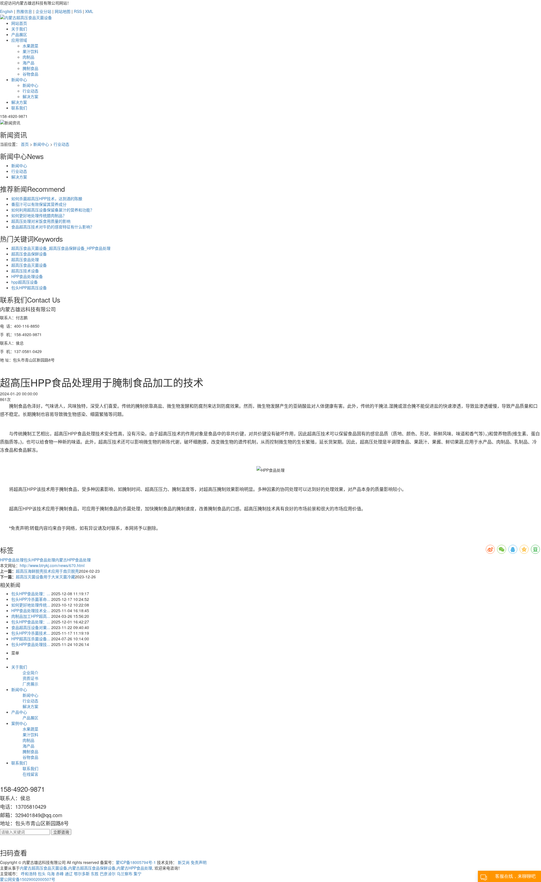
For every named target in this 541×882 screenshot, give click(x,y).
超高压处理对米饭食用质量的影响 (40, 221)
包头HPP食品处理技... (30, 644)
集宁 (137, 873)
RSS (78, 11)
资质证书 (30, 678)
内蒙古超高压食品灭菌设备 (43, 868)
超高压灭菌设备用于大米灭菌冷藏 (45, 576)
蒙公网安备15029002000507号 (27, 879)
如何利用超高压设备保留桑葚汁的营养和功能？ (52, 210)
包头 (42, 873)
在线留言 (30, 774)
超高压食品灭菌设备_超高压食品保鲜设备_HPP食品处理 (60, 248)
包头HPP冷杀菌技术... (30, 633)
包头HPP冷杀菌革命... (30, 599)
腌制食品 (30, 68)
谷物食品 (30, 74)
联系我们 (19, 108)
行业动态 (30, 91)
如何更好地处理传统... (30, 605)
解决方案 (30, 96)
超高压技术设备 (25, 271)
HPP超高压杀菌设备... (30, 638)
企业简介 (30, 672)
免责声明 (199, 862)
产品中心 (19, 712)
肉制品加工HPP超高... (30, 616)
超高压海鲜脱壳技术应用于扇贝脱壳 (47, 571)
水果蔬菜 (30, 45)
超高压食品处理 (25, 259)
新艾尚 (184, 862)
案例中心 (19, 723)
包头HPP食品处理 (39, 560)
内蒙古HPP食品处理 (73, 560)
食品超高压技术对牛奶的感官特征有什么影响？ (52, 227)
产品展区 (19, 34)
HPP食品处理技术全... (30, 610)
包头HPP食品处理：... (30, 593)
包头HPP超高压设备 (29, 287)
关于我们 (19, 29)
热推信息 (24, 11)
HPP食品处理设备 (27, 276)
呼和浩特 (29, 873)
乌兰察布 (124, 873)
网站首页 (19, 23)
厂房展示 (30, 684)
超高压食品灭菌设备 (29, 265)
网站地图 (62, 11)
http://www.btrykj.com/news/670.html (52, 565)
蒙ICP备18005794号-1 (136, 862)
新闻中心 (19, 79)
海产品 (28, 62)
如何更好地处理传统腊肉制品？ (38, 215)
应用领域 (19, 40)
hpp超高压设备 (24, 282)
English (6, 11)
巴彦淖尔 (108, 873)
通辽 (69, 873)
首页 (25, 144)
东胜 (95, 873)
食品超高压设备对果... (30, 627)
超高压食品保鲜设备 (29, 254)
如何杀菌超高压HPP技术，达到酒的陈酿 (46, 198)
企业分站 (43, 11)
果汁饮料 (30, 51)
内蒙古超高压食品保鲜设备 (92, 868)
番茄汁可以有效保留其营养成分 (38, 204)
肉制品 (28, 57)
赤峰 (60, 873)
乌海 (51, 873)
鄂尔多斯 (82, 873)
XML (89, 11)
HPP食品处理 (12, 560)
